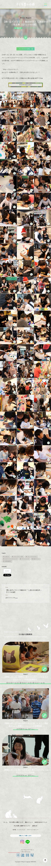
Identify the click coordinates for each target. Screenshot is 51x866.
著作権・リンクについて (19, 829)
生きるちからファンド (41, 822)
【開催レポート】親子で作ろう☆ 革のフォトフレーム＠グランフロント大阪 (25, 770)
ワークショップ (25, 559)
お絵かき (7, 556)
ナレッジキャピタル (32, 556)
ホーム (5, 822)
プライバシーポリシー (32, 829)
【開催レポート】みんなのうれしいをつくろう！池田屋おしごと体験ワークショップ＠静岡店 (25, 724)
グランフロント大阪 (18, 556)
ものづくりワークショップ (11, 559)
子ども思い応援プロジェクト (22, 826)
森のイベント (36, 559)
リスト (7, 571)
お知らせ (34, 826)
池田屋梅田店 (8, 561)
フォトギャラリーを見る (24, 48)
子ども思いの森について (16, 822)
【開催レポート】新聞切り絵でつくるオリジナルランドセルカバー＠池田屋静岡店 (25, 678)
